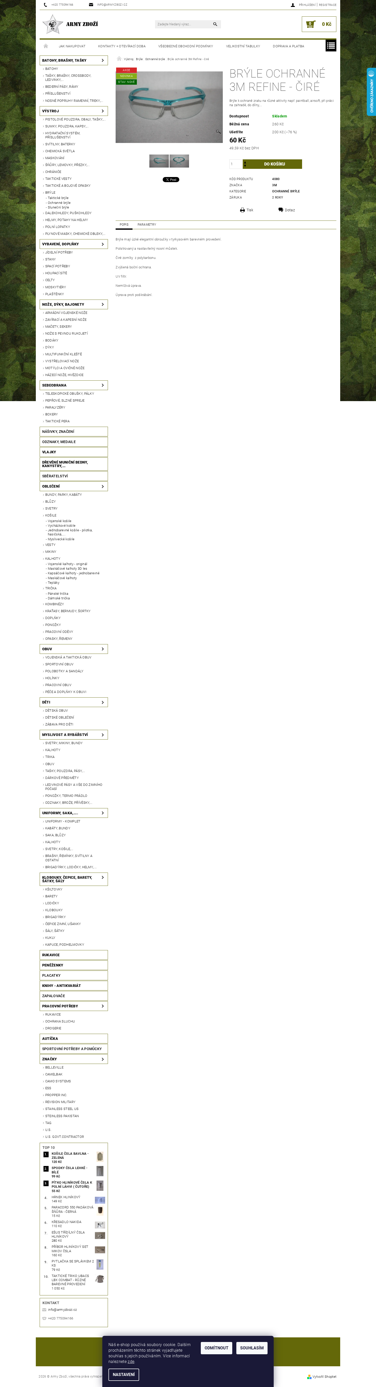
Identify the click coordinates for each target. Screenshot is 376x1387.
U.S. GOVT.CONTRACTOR (64, 1137)
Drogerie (53, 1028)
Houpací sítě (56, 273)
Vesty (50, 545)
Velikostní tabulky (243, 46)
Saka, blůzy (55, 835)
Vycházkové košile (61, 525)
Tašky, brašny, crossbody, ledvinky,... (68, 78)
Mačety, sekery (58, 326)
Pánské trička (58, 594)
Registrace (327, 5)
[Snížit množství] (245, 166)
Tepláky (53, 583)
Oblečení (51, 486)
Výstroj (50, 111)
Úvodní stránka (46, 46)
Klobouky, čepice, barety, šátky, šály (67, 879)
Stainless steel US (62, 1109)
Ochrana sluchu (60, 1021)
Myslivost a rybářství (65, 735)
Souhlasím (252, 1348)
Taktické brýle (58, 198)
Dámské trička (59, 598)
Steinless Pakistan (62, 1116)
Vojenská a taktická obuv (68, 657)
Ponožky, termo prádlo (66, 796)
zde (131, 1361)
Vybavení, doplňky (60, 244)
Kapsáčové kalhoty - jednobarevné (73, 573)
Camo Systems (58, 1081)
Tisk (250, 210)
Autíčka (50, 1039)
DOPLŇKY (53, 618)
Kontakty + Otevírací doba (122, 46)
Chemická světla (60, 151)
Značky (49, 1059)
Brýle (50, 192)
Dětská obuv (56, 710)
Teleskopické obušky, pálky (69, 393)
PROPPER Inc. (56, 1095)
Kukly (50, 938)
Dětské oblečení (59, 717)
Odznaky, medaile (59, 442)
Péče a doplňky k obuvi (65, 692)
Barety (51, 896)
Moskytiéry (55, 287)
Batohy (51, 69)
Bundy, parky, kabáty (63, 495)
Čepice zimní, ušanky (63, 924)
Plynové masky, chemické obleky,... (75, 234)
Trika (50, 757)
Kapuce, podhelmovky (64, 944)
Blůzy (50, 501)
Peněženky (52, 965)
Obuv (47, 649)
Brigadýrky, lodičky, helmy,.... (71, 867)
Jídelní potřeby (59, 252)
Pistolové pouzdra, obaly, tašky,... (75, 119)
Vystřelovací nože (62, 361)
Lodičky (52, 903)
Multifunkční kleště (63, 354)
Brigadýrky (55, 917)
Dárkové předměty (62, 778)
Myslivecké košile (61, 539)
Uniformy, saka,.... (60, 813)
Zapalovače (53, 996)
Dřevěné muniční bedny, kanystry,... (65, 464)
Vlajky (49, 452)
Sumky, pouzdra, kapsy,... (67, 126)
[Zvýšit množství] (245, 161)
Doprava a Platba (288, 46)
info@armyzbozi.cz (62, 1310)
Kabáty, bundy (57, 828)
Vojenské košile (60, 521)
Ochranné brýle (59, 203)
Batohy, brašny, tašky (64, 60)
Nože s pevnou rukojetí (66, 333)
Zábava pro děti (59, 724)
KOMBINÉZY (54, 604)
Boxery (51, 414)
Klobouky (54, 910)
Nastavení (124, 1374)
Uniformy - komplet (63, 821)
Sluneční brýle (58, 207)
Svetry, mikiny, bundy (64, 743)
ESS (48, 1088)
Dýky (49, 347)
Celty (50, 280)
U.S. (48, 1130)
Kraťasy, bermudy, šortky (68, 611)
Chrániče (53, 172)
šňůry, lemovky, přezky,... (67, 165)
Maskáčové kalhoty (62, 578)
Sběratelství (55, 476)
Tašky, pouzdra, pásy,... (65, 771)
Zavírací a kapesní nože (65, 320)
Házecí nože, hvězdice (64, 375)
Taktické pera (57, 421)
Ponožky (53, 625)
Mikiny (51, 552)
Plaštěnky (54, 294)
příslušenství (57, 93)
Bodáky (52, 340)
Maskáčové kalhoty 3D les (67, 568)
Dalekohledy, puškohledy (68, 213)
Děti (46, 702)
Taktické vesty (58, 179)
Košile (51, 515)
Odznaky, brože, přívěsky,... (69, 803)
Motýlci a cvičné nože (65, 368)
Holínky (52, 678)
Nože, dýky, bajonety (63, 304)
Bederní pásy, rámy (62, 87)
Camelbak (54, 1074)
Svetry (51, 508)
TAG (48, 1123)
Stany (50, 259)
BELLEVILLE (54, 1067)
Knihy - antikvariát (61, 986)
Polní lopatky (57, 227)
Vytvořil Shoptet (324, 1377)
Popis (124, 224)
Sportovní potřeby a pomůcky (72, 1049)
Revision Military (60, 1102)
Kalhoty (52, 558)
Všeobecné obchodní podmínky (185, 46)
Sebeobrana (54, 385)
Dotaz (290, 210)
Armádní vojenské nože (66, 313)
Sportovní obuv (59, 664)
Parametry (147, 224)
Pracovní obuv (58, 685)
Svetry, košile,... (59, 849)
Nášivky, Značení (58, 432)
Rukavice (51, 955)
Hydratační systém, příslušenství (62, 135)
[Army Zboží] (70, 24)
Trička (51, 588)
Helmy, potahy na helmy (66, 220)
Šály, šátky (55, 931)
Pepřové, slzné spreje (65, 400)
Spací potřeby (57, 266)
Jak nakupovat (72, 46)
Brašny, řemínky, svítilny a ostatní (69, 858)
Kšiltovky (54, 889)
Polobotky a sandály (64, 671)
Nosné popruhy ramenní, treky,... (74, 101)
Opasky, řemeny (58, 639)
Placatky (51, 975)
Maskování (54, 158)
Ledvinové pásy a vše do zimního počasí (74, 787)
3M (274, 185)
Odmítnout (216, 1348)
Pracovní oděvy (59, 632)
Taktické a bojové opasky (68, 186)
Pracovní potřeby (60, 1006)
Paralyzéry (55, 407)
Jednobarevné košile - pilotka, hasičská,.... (70, 532)
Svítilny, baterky (60, 144)
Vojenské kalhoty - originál (67, 564)
